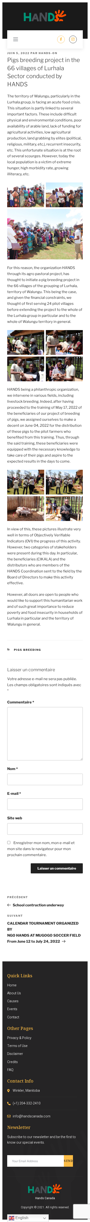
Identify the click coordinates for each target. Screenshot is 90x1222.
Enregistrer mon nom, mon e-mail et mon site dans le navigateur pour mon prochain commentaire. (41, 849)
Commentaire (20, 702)
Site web (14, 818)
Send (68, 1161)
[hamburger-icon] (16, 39)
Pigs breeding (27, 650)
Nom (12, 769)
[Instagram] (73, 39)
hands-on (48, 53)
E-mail (14, 793)
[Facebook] (61, 39)
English (21, 1218)
